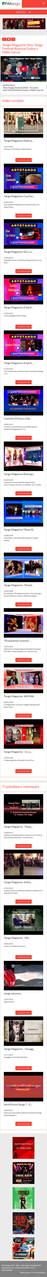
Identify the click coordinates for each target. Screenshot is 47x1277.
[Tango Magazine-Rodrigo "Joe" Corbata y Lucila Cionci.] (23, 456)
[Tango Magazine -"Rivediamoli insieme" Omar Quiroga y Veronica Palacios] (23, 567)
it (44, 3)
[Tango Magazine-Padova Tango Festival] (23, 123)
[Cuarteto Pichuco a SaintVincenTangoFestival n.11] (23, 400)
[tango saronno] (23, 975)
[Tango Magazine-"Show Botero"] (23, 512)
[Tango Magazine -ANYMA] (23, 678)
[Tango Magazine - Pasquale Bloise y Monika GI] (23, 809)
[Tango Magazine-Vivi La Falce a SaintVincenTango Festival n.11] (23, 234)
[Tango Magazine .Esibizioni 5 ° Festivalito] (23, 864)
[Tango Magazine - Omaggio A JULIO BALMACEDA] (23, 1031)
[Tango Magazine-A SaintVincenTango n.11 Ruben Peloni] (23, 345)
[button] (23, 123)
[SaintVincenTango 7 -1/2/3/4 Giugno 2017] (23, 1086)
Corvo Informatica (38, 1272)
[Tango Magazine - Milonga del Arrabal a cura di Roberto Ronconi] (23, 920)
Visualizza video (23, 160)
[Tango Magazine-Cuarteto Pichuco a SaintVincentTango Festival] (23, 178)
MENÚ (21, 12)
